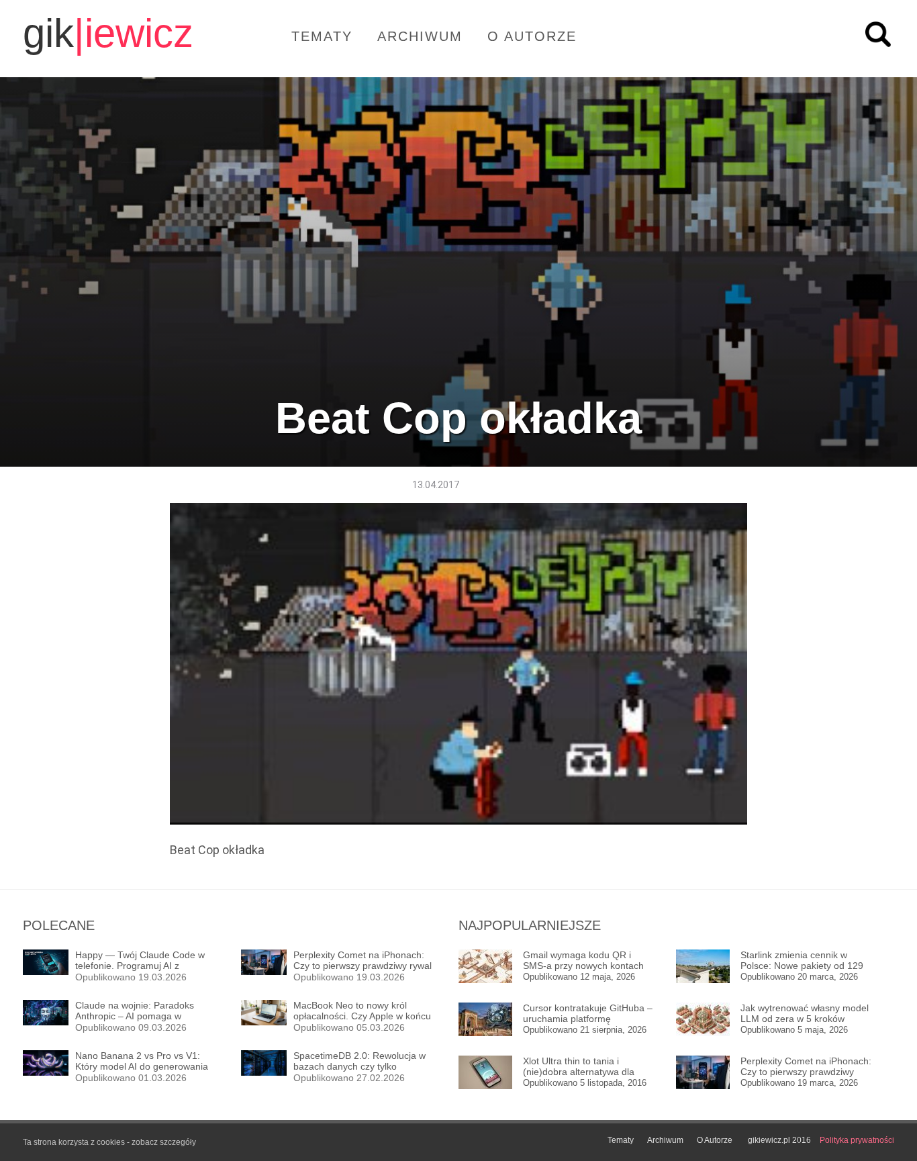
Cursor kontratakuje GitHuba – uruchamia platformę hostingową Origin (588, 1014)
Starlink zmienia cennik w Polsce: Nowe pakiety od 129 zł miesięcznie (801, 960)
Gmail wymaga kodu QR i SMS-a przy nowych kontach (583, 960)
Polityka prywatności (857, 1140)
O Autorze (532, 36)
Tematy (321, 36)
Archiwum (420, 36)
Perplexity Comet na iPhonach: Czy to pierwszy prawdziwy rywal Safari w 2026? (805, 1067)
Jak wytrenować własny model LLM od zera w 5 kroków (804, 1013)
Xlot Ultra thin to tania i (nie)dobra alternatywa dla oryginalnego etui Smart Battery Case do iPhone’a (578, 1067)
